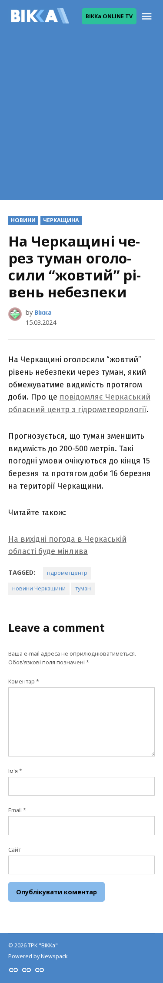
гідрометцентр (67, 572)
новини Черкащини (39, 588)
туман (83, 588)
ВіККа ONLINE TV (109, 16)
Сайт (14, 849)
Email (17, 810)
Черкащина (61, 220)
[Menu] (147, 16)
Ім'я (15, 771)
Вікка (43, 312)
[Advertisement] (81, 118)
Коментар (23, 681)
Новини (23, 220)
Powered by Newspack (37, 956)
